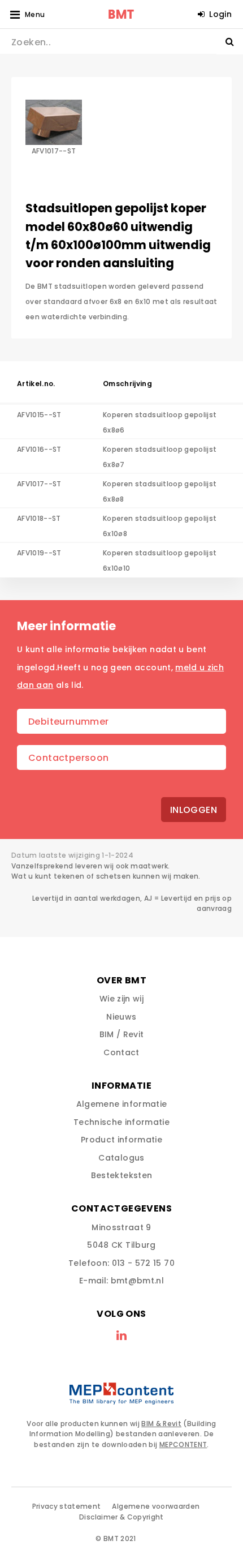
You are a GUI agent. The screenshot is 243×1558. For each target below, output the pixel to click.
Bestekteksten (122, 1175)
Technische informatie (121, 1122)
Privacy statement (66, 1506)
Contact (121, 1052)
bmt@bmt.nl (137, 1280)
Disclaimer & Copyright (121, 1517)
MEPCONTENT (183, 1444)
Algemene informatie (121, 1104)
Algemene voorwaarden (155, 1506)
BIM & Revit (161, 1423)
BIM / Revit (121, 1034)
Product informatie (121, 1139)
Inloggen (193, 809)
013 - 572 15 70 (143, 1263)
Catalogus (121, 1157)
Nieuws (121, 1016)
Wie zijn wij (121, 998)
